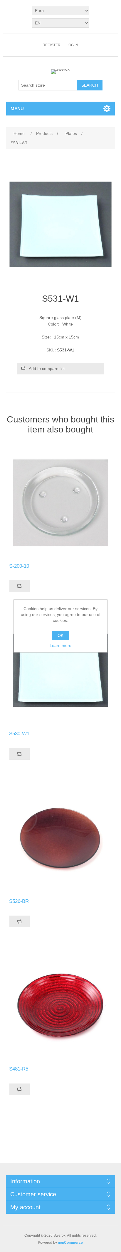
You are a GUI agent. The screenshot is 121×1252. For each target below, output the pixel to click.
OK (60, 635)
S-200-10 (19, 566)
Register (51, 45)
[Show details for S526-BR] (60, 838)
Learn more (60, 645)
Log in (72, 45)
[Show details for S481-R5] (60, 1005)
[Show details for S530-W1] (60, 670)
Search (89, 85)
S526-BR (19, 901)
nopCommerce (70, 1243)
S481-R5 (18, 1069)
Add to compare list (47, 368)
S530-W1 (19, 733)
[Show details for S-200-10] (60, 502)
